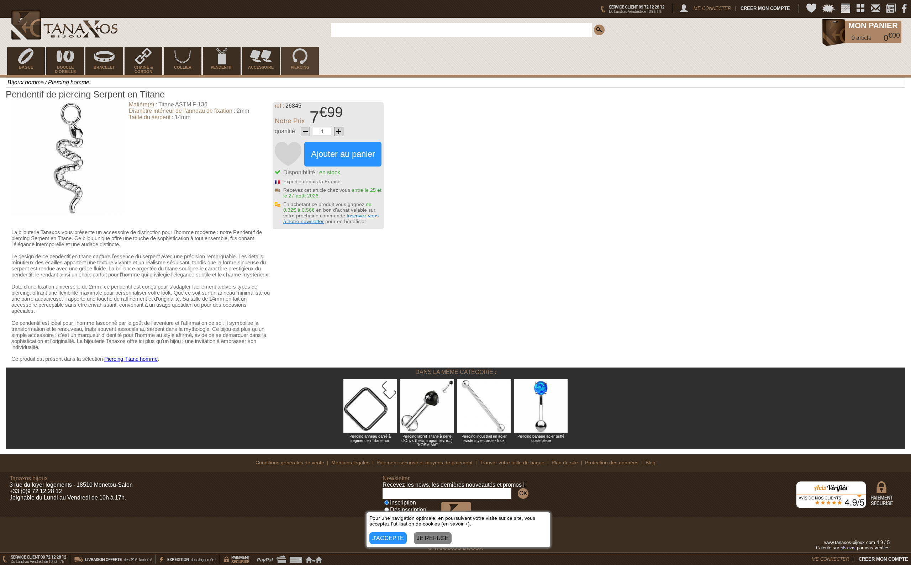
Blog (650, 462)
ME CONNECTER (712, 8)
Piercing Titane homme (131, 359)
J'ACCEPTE (388, 538)
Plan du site (565, 462)
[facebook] (904, 8)
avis (848, 547)
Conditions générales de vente (290, 462)
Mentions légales (350, 462)
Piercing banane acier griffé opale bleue (540, 438)
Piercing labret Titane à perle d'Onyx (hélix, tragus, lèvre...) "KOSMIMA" (427, 440)
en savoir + (455, 524)
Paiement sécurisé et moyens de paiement (424, 462)
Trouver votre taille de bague (512, 462)
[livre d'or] (891, 8)
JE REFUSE (433, 538)
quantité (285, 131)
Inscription (403, 503)
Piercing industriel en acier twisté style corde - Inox (484, 438)
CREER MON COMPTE (765, 8)
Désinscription (408, 510)
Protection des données (611, 462)
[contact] (875, 8)
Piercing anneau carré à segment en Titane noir (370, 438)
